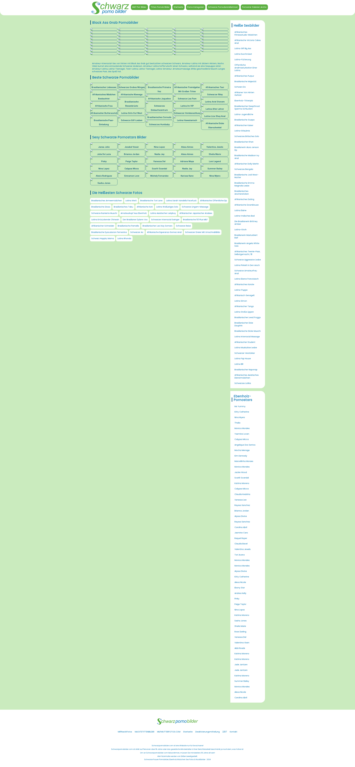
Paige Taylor (240, 604)
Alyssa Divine (240, 516)
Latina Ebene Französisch (246, 278)
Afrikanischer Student (244, 342)
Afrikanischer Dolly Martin (246, 163)
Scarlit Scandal (241, 477)
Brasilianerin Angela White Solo (246, 244)
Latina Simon (240, 301)
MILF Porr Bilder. (139, 7)
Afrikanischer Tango (244, 306)
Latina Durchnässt (243, 54)
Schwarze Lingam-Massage (195, 206)
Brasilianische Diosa (100, 206)
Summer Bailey (241, 681)
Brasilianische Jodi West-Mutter (246, 176)
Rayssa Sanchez (242, 505)
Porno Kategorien (195, 7)
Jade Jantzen (241, 664)
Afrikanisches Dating (244, 199)
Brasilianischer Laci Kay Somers (157, 225)
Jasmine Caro (241, 532)
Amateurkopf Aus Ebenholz (134, 213)
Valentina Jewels (242, 549)
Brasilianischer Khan (243, 141)
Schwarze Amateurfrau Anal (245, 272)
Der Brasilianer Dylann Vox (135, 219)
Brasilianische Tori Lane (151, 200)
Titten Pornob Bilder (160, 7)
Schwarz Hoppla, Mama (102, 238)
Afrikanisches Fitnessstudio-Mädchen (245, 33)
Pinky (236, 598)
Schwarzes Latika (242, 383)
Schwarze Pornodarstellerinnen (223, 7)
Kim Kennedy (240, 455)
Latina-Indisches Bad (244, 215)
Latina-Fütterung (242, 59)
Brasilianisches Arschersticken (241, 192)
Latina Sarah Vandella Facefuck (181, 200)
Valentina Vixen (241, 642)
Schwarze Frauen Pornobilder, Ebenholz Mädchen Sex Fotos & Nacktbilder (174, 759)
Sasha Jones (240, 620)
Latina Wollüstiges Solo (167, 206)
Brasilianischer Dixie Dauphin (243, 324)
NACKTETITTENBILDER (144, 731)
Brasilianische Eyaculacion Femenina (109, 232)
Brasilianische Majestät (245, 81)
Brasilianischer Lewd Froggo (247, 317)
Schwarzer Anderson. (133, 66)
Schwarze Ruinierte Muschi (104, 213)
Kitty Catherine (241, 411)
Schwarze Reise (183, 225)
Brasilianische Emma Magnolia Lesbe (244, 184)
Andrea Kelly (240, 593)
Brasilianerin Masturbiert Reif (246, 236)
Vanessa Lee (240, 499)
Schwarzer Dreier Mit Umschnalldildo (202, 232)
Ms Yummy (239, 406)
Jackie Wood (240, 472)
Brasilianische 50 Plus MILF (195, 219)
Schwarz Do (240, 86)
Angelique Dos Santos (244, 444)
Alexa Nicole (240, 582)
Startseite (178, 7)
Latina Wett (131, 200)
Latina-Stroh (240, 229)
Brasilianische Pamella (128, 225)
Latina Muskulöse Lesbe (245, 347)
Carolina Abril (240, 527)
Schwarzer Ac (136, 232)
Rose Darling (240, 631)
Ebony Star (239, 587)
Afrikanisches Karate (244, 284)
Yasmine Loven (241, 433)
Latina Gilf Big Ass (242, 48)
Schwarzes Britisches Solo (246, 136)
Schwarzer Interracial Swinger (165, 219)
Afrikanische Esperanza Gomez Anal (164, 232)
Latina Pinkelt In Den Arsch (247, 265)
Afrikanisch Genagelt (244, 295)
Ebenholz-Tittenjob (243, 100)
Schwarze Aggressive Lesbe (247, 259)
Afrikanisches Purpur (244, 76)
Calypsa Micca (241, 439)
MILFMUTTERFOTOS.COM (168, 731)
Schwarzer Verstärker (244, 353)
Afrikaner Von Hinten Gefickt (244, 94)
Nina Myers (239, 417)
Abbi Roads (239, 648)
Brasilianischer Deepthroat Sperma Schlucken (247, 107)
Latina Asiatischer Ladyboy (163, 213)
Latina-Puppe (241, 290)
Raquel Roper (240, 538)
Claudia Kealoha (242, 494)
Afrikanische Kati (145, 206)
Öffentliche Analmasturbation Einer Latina (245, 68)
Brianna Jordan (241, 510)
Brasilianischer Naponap (245, 369)
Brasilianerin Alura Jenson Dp (246, 148)
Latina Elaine (240, 210)
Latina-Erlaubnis (242, 130)
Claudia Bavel (241, 543)
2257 (224, 731)
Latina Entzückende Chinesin (105, 219)
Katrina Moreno (241, 483)
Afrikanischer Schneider (102, 225)
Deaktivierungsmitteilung (207, 731)
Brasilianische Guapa (244, 119)
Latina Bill (238, 364)
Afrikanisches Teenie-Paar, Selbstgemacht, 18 (247, 253)
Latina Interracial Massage (247, 336)
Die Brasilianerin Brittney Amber (246, 223)
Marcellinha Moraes (243, 461)
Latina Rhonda (124, 238)
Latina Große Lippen (244, 311)
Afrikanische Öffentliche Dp (213, 200)
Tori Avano (239, 554)
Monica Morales (242, 428)
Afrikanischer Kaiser (243, 125)
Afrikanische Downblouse (246, 204)
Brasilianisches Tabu (123, 206)
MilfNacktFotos (125, 731)
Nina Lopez (239, 609)
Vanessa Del (240, 637)
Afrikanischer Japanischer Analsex (195, 213)
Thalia (237, 422)
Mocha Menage (242, 450)
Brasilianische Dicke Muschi (247, 331)
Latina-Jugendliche (243, 114)
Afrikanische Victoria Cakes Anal (247, 41)
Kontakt (233, 731)
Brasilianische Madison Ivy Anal (246, 157)
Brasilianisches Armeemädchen (106, 200)
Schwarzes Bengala (243, 169)
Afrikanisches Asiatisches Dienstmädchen (246, 376)
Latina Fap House (242, 358)
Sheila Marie (240, 626)
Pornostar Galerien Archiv (254, 7)
